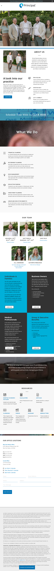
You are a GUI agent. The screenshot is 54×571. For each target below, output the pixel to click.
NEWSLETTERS (44, 413)
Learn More (8, 96)
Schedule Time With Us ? (27, 114)
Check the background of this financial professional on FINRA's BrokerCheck (26, 1)
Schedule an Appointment (27, 567)
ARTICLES (39, 398)
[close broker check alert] (52, 1)
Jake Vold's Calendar (10, 472)
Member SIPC (22, 560)
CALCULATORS (24, 398)
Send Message (7, 492)
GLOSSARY (31, 413)
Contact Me (10, 224)
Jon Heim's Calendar (10, 468)
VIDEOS (18, 413)
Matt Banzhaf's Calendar (11, 470)
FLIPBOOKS (6, 413)
